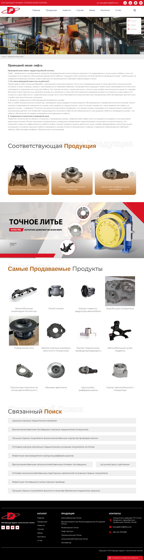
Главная (3, 56)
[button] (132, 174)
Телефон (133, 25)
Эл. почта (133, 21)
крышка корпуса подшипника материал (34, 420)
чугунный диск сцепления (114, 464)
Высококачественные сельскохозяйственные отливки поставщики (49, 464)
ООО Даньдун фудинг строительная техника (24, 3)
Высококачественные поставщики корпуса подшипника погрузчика (50, 429)
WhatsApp (134, 29)
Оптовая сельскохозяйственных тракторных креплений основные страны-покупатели (60, 473)
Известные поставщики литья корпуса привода (38, 482)
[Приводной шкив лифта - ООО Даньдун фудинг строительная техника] (10, 10)
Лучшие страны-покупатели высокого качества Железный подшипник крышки (56, 490)
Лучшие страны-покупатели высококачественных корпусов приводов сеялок (55, 438)
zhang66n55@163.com (109, 3)
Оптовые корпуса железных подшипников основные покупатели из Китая (53, 447)
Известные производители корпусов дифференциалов (42, 455)
